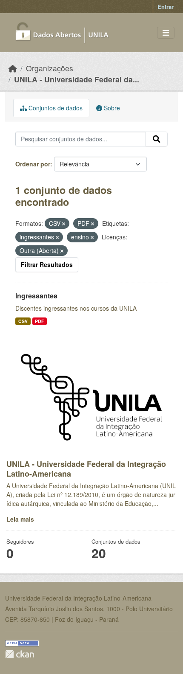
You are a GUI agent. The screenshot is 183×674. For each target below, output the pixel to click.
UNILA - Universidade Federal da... (76, 79)
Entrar (165, 7)
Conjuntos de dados (55, 108)
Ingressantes (36, 295)
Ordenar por (32, 164)
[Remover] (63, 223)
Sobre (111, 108)
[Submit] (157, 139)
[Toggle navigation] (165, 33)
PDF (39, 321)
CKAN (19, 654)
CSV (23, 321)
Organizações (49, 68)
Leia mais (20, 519)
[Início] (13, 68)
